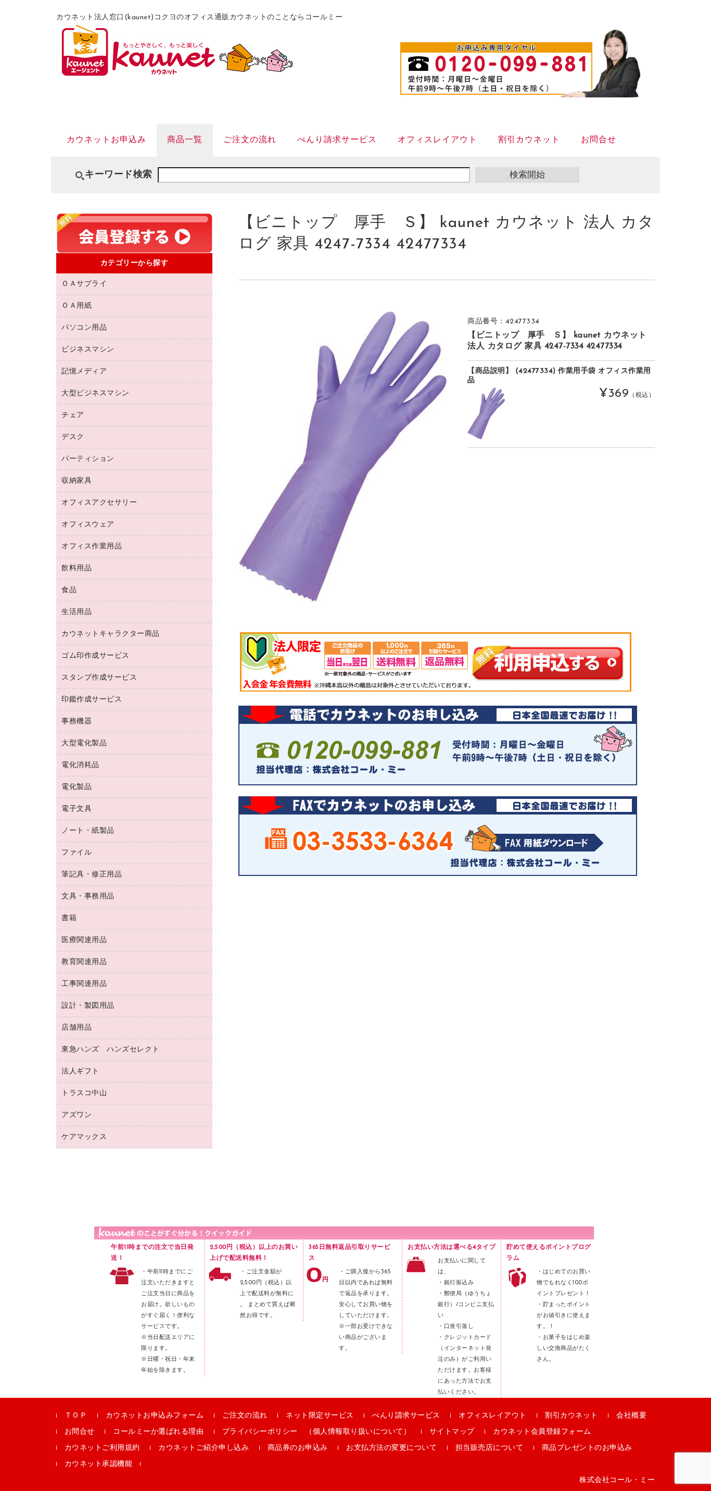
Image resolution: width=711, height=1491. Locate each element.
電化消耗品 (80, 765)
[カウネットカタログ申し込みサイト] (177, 70)
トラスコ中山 (84, 1093)
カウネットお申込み (106, 140)
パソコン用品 (84, 328)
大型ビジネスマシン (95, 393)
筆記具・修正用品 (91, 875)
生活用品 (76, 612)
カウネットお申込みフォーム (155, 1416)
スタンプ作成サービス (99, 678)
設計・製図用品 (88, 1006)
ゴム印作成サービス (95, 656)
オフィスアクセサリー (99, 503)
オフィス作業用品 (91, 546)
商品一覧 (184, 140)
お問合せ (598, 140)
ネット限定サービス (320, 1416)
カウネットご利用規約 (102, 1448)
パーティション (88, 459)
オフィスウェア (88, 525)
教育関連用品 (84, 962)
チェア (72, 415)
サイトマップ (452, 1432)
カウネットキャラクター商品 (110, 634)
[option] (342, 456)
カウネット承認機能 (99, 1464)
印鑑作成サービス (91, 700)
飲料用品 (76, 568)
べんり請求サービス (337, 140)
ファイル (76, 853)
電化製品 (76, 787)
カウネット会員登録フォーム (542, 1432)
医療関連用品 (84, 940)
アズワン (76, 1115)
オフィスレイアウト (437, 140)
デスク (72, 437)
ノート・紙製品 (88, 831)
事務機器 (76, 721)
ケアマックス (84, 1137)
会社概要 (631, 1416)
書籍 (69, 918)
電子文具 (76, 809)
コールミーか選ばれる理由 (158, 1432)
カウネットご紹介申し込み (203, 1448)
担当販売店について (489, 1448)
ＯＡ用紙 (76, 306)
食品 (69, 590)
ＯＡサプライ (84, 284)
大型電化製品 (84, 743)
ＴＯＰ (76, 1416)
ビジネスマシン (88, 350)
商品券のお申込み (298, 1448)
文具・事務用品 (88, 896)
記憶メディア (84, 371)
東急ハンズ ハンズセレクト (110, 1050)
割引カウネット (529, 140)
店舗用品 (76, 1028)
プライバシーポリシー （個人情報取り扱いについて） (316, 1432)
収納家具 (76, 481)
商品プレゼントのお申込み (587, 1448)
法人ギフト (80, 1071)
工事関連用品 (84, 984)
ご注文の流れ (249, 140)
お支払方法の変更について (391, 1448)
